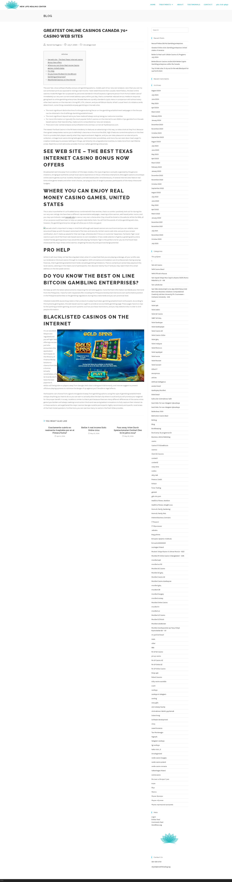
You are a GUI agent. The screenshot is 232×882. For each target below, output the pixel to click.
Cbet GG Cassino (158, 454)
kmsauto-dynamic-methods (162, 539)
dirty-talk (155, 475)
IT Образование (157, 526)
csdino (154, 471)
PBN (153, 648)
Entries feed (156, 819)
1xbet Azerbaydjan (158, 327)
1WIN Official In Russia (159, 273)
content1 (155, 458)
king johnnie (156, 534)
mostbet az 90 (157, 564)
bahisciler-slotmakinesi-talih (162, 399)
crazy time (155, 467)
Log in (154, 817)
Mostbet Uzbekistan (159, 624)
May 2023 (155, 154)
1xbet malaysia (157, 344)
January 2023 (156, 171)
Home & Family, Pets (159, 513)
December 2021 (157, 222)
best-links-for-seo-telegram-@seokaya (166, 407)
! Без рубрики (156, 257)
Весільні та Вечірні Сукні (160, 779)
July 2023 (155, 146)
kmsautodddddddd (159, 543)
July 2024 (155, 95)
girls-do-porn (156, 496)
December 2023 (157, 124)
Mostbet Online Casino (160, 602)
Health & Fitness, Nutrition (161, 501)
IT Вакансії (155, 522)
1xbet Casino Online (158, 335)
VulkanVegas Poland (159, 770)
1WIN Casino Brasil (158, 269)
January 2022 (156, 218)
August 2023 (156, 142)
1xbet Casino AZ (157, 331)
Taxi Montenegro (157, 732)
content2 (155, 462)
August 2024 (156, 91)
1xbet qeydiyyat (157, 352)
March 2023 (156, 163)
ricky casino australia (159, 681)
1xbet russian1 (156, 365)
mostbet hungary (158, 594)
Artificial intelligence (159, 382)
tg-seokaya (156, 745)
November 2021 (157, 226)
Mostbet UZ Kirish (158, 619)
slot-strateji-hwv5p (158, 707)
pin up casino (156, 656)
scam (154, 686)
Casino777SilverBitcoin (160, 445)
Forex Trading (156, 488)
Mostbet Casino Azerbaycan (161, 581)
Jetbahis (155, 530)
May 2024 (155, 103)
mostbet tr (155, 607)
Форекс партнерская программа (162, 804)
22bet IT (154, 369)
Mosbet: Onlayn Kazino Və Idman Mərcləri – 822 (168, 552)
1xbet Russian (156, 361)
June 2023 (155, 150)
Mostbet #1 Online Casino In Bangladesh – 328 (168, 556)
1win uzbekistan (157, 285)
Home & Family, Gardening (161, 509)
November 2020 (157, 235)
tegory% (154, 737)
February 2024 (157, 116)
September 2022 (158, 188)
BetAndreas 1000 (157, 411)
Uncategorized (89, 45)
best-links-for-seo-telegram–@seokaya (166, 403)
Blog (153, 424)
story (153, 724)
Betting (154, 420)
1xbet (153, 301)
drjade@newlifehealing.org (161, 867)
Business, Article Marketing (161, 437)
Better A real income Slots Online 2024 (93, 428)
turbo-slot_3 (156, 749)
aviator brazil (156, 386)
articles (154, 378)
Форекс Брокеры (157, 796)
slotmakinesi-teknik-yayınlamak (163, 711)
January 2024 (156, 120)
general (154, 492)
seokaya (154, 690)
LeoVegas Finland (158, 547)
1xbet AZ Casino (157, 314)
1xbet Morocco (157, 348)
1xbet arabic (156, 310)
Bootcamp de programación (162, 433)
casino (154, 441)
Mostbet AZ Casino (158, 568)
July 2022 (155, 197)
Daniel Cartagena (54, 45)
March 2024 (156, 112)
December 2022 (157, 175)
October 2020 (157, 239)
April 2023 (155, 158)
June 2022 (155, 201)
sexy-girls (155, 703)
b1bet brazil (156, 394)
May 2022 (155, 205)
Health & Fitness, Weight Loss (162, 505)
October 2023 (157, 133)
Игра (153, 788)
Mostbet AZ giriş (157, 573)
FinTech (154, 484)
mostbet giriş (156, 585)
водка (153, 783)
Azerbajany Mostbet (159, 390)
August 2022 (156, 192)
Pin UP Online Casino (159, 669)
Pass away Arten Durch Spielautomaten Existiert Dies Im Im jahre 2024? (128, 430)
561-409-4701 (156, 862)
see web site (70, 217)
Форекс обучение (157, 800)
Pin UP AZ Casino (157, 652)
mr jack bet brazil (158, 635)
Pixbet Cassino (157, 677)
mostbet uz (156, 611)
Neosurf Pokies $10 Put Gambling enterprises (167, 43)
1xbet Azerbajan (157, 322)
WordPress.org (157, 825)
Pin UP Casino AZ (157, 660)
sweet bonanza (157, 728)
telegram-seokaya (158, 741)
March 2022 (156, 214)
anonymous (156, 373)
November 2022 (157, 180)
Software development (160, 720)
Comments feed (157, 822)
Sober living (156, 715)
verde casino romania (159, 766)
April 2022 (155, 209)
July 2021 (155, 231)
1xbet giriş (155, 339)
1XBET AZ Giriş (156, 318)
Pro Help (51, 71)
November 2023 (157, 129)
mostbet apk (156, 560)
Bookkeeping (156, 428)
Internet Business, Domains (161, 518)
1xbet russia (156, 356)
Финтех (154, 792)
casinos (154, 450)
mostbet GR (156, 590)
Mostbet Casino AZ (158, 577)
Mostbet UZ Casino (158, 615)
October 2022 (157, 184)
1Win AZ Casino (157, 265)
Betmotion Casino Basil (160, 416)
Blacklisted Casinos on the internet (62, 80)
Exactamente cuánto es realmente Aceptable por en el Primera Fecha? (59, 430)
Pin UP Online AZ (157, 664)
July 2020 (155, 243)
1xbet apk (155, 305)
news (153, 639)
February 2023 (157, 167)
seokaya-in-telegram (159, 694)
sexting (154, 698)
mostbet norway (157, 598)
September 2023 (158, 137)
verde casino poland (159, 762)
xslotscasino (156, 775)
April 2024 (155, 108)
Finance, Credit (157, 479)
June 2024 (155, 99)
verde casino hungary (159, 758)
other (153, 643)
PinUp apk (155, 673)
